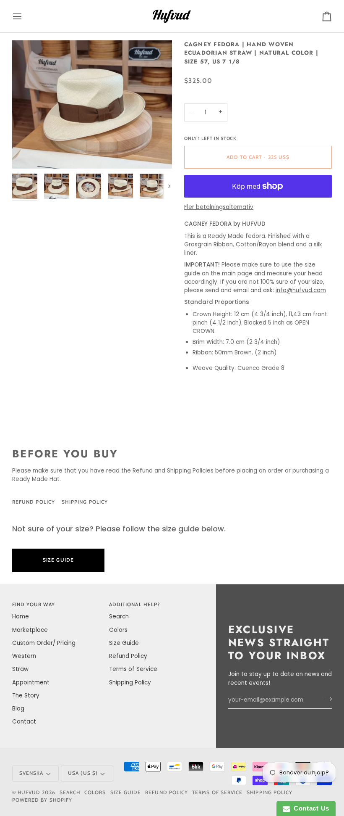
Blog (18, 709)
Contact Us (309, 808)
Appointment (31, 683)
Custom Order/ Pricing (44, 643)
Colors (118, 630)
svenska (31, 773)
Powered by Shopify (42, 800)
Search (119, 617)
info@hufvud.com (301, 290)
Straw (20, 669)
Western (24, 656)
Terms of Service (133, 669)
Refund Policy (33, 502)
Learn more (146, 560)
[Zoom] (28, 152)
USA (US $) (83, 773)
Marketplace (30, 630)
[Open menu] (24, 16)
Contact (24, 722)
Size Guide (147, 502)
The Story (25, 696)
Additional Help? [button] (134, 604)
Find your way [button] (33, 604)
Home (20, 617)
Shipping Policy (85, 502)
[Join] (325, 699)
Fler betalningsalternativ (218, 207)
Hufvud (29, 792)
